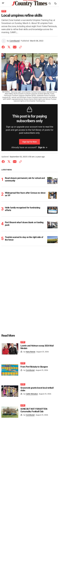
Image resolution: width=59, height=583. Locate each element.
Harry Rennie (30, 352)
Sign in (41, 147)
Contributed (14, 41)
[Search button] (49, 3)
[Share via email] (15, 47)
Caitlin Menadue (32, 394)
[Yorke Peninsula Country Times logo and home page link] (29, 3)
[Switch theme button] (55, 3)
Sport (4, 11)
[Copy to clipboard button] (20, 47)
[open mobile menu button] (3, 3)
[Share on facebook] (3, 47)
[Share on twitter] (9, 47)
